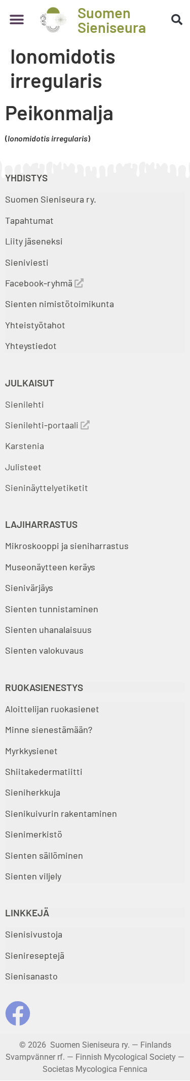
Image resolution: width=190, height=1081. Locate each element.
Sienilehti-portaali (43, 424)
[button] (16, 20)
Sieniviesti (28, 262)
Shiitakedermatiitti (44, 771)
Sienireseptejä (34, 955)
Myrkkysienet (31, 750)
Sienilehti (24, 404)
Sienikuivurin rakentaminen (61, 813)
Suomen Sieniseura (112, 20)
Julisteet (23, 466)
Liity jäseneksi (34, 241)
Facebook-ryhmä (39, 282)
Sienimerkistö (33, 834)
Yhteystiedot (31, 345)
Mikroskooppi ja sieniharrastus (67, 545)
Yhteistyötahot (35, 324)
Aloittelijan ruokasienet (52, 708)
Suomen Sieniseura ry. (50, 199)
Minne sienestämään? (48, 729)
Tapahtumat (29, 220)
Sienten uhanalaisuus (48, 629)
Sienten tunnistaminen (51, 608)
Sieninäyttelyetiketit (46, 487)
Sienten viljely (33, 875)
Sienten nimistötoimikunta (59, 303)
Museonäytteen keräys (50, 566)
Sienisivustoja (33, 934)
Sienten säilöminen (44, 855)
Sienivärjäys (29, 587)
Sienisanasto (31, 975)
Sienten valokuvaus (44, 650)
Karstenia (24, 445)
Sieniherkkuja (32, 792)
